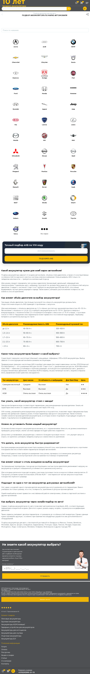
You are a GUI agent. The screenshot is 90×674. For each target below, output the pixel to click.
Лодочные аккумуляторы (11, 636)
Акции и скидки (7, 655)
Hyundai (16, 109)
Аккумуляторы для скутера (12, 633)
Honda (44, 93)
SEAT (16, 203)
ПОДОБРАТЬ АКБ (46, 259)
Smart (73, 203)
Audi (44, 47)
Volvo (16, 234)
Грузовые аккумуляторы (10, 622)
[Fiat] (73, 73)
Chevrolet (16, 62)
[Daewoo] (15, 73)
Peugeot (16, 171)
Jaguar (44, 109)
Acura (16, 47)
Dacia (73, 62)
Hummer (73, 93)
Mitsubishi (16, 156)
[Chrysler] (44, 57)
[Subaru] (15, 213)
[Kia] (15, 120)
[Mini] (73, 135)
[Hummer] (73, 88)
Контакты (5, 664)
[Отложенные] (77, 3)
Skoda (44, 203)
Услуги (4, 647)
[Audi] (44, 42)
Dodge (44, 78)
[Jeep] (73, 104)
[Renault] (15, 182)
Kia (16, 125)
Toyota (73, 218)
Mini (73, 140)
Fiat (73, 78)
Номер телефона (8, 564)
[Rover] (44, 182)
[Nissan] (44, 151)
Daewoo (16, 78)
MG (44, 140)
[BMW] (73, 42)
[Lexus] (73, 120)
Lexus (73, 125)
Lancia (44, 125)
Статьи (4, 658)
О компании (6, 661)
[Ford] (15, 88)
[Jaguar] (44, 104)
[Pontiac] (44, 166)
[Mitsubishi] (15, 151)
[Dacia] (73, 57)
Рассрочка (5, 652)
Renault (16, 187)
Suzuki (44, 218)
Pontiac (44, 171)
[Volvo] (15, 229)
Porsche (73, 171)
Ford (15, 93)
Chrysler (44, 62)
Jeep (73, 109)
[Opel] (73, 151)
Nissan (44, 156)
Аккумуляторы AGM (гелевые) (13, 624)
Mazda (15, 140)
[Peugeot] (15, 166)
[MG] (44, 135)
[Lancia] (44, 120)
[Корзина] (82, 3)
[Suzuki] (44, 213)
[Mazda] (15, 135)
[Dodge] (44, 73)
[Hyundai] (15, 104)
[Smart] (73, 198)
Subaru (15, 218)
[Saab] (73, 182)
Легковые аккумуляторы (11, 619)
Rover (44, 187)
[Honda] (44, 88)
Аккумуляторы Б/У (8, 639)
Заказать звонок (45, 599)
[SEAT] (15, 198)
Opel (73, 156)
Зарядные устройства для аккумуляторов (17, 627)
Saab (73, 187)
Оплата (4, 649)
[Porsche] (73, 166)
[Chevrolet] (15, 57)
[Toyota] (73, 213)
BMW (73, 47)
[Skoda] (44, 198)
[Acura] (15, 42)
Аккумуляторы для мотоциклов (13, 630)
